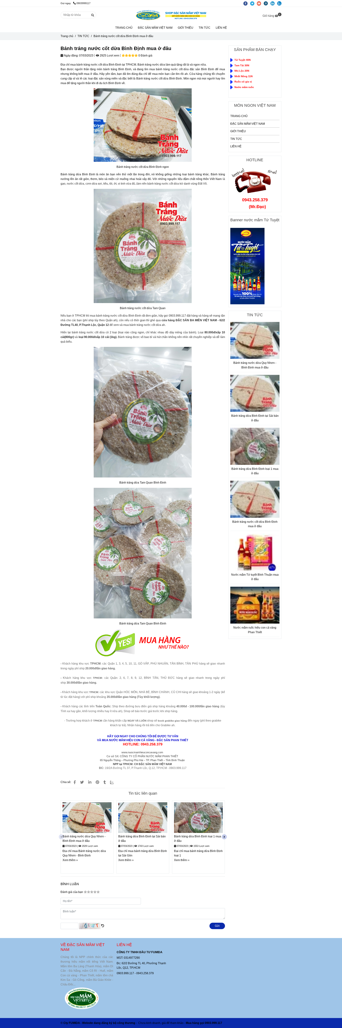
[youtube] (260, 3)
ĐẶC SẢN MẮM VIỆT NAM (155, 27)
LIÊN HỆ (221, 27)
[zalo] (280, 3)
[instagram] (267, 3)
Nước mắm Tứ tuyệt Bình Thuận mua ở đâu (255, 577)
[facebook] (246, 3)
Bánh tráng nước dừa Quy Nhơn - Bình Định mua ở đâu (84, 839)
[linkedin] (273, 3)
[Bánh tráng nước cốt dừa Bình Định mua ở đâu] (171, 15)
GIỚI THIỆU (185, 27)
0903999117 (83, 3)
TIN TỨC (204, 27)
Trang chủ (67, 36)
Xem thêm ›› (70, 860)
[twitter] (253, 3)
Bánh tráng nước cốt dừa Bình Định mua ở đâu (255, 524)
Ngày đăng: (70, 55)
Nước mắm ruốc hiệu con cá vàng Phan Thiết (254, 630)
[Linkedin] (89, 782)
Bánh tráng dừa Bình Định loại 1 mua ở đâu (197, 839)
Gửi (217, 925)
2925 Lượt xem (109, 55)
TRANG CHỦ (124, 27)
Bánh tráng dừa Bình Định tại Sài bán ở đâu (142, 839)
